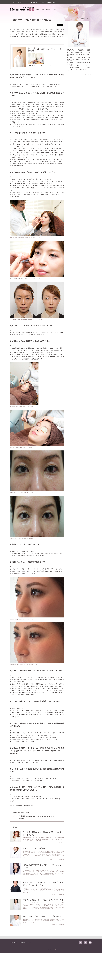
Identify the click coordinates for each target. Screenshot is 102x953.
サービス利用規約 (22, 942)
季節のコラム (51, 2)
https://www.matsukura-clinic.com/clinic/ (42, 66)
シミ (26, 2)
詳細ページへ (87, 74)
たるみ (20, 2)
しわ (14, 2)
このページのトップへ (51, 937)
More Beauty (35, 2)
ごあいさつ (13, 942)
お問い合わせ (30, 942)
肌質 (43, 2)
